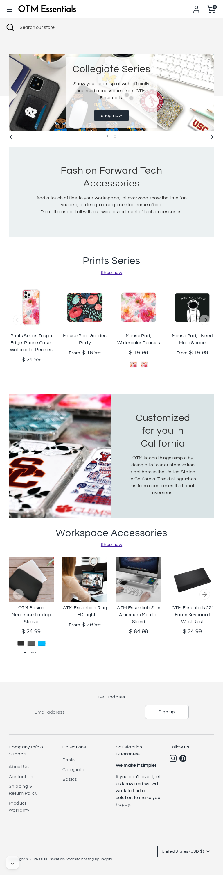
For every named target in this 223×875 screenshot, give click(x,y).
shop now (111, 115)
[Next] (210, 136)
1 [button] (107, 136)
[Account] (196, 7)
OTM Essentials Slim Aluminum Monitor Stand (139, 614)
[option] (111, 92)
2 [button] (115, 136)
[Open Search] (9, 27)
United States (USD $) (183, 851)
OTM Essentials (52, 859)
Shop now (111, 272)
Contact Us (21, 776)
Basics (69, 779)
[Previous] (12, 136)
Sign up (167, 711)
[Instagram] (173, 758)
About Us (19, 766)
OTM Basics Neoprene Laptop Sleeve (31, 614)
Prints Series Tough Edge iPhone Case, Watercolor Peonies (31, 342)
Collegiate (73, 769)
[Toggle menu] (9, 9)
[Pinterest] (182, 758)
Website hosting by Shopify (89, 859)
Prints (68, 759)
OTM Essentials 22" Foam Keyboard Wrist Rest (192, 614)
